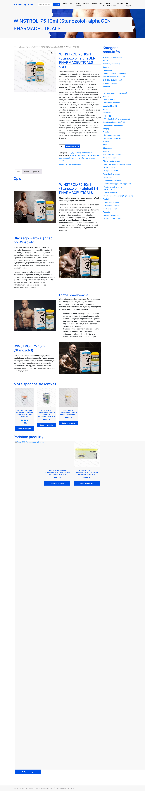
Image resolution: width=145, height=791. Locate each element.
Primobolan (107, 132)
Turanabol (107, 212)
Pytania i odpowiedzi (107, 4)
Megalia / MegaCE (110, 106)
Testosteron (107, 177)
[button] (52, 53)
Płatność (86, 3)
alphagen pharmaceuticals (88, 155)
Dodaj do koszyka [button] (24, 429)
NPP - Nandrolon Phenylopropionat (116, 119)
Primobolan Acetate (112, 135)
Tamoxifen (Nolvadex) (111, 174)
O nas (114, 4)
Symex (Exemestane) (111, 158)
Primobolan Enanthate (112, 138)
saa (60, 158)
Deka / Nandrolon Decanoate (114, 77)
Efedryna (106, 87)
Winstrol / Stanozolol (83, 153)
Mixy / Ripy (107, 116)
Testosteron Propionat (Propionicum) (118, 196)
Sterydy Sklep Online (23, 4)
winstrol (62, 160)
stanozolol (76, 158)
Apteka (105, 61)
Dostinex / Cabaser (110, 83)
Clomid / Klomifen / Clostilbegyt (115, 74)
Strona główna (19, 47)
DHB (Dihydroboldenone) (112, 80)
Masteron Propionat (112, 103)
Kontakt (120, 3)
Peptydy (106, 129)
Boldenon (106, 67)
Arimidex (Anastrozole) (112, 64)
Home (65, 3)
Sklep (71, 3)
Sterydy (28, 47)
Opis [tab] (18, 172)
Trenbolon (107, 199)
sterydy (92, 158)
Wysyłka (94, 3)
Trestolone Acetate (110, 209)
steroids (84, 158)
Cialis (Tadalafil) (110, 167)
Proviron (106, 142)
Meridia (105, 109)
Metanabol (107, 112)
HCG (104, 90)
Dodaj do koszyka (72, 146)
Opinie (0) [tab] (36, 172)
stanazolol (67, 158)
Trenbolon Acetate (111, 202)
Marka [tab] (26, 172)
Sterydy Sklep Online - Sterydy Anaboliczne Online (36, 788)
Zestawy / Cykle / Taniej (112, 218)
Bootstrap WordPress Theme (65, 788)
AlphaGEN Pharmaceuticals (70, 165)
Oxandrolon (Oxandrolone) (113, 125)
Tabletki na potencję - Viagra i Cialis (117, 164)
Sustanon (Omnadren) (112, 180)
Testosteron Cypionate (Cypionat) (117, 184)
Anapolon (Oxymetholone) (113, 57)
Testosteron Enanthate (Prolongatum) (113, 188)
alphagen (73, 155)
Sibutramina (107, 148)
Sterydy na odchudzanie (112, 155)
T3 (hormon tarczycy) (111, 161)
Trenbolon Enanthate (112, 206)
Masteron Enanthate (112, 99)
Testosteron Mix (110, 193)
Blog (100, 3)
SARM (105, 145)
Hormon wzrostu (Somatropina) (115, 93)
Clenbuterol (107, 70)
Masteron (106, 96)
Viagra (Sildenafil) (111, 171)
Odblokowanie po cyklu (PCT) (114, 122)
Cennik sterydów (78, 4)
